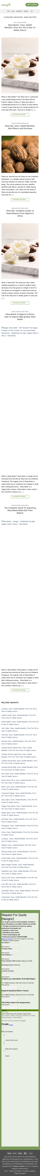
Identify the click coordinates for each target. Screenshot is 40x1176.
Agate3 (23, 1173)
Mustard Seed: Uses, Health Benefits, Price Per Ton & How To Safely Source (18, 853)
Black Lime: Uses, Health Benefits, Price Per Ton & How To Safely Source (19, 788)
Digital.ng (17, 1173)
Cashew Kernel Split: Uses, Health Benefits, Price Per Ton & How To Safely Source (19, 768)
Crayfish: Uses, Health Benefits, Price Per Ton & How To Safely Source (19, 710)
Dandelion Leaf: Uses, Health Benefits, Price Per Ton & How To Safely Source (19, 872)
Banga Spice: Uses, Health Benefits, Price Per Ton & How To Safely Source (19, 814)
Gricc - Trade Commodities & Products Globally (20, 1171)
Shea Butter (21, 22)
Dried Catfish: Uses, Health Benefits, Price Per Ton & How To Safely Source (20, 723)
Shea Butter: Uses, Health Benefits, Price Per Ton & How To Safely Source (20, 27)
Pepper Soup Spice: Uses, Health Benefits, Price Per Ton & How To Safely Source (19, 807)
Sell (13, 11)
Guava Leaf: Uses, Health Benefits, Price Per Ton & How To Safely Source (19, 879)
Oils (15, 22)
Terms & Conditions (31, 1166)
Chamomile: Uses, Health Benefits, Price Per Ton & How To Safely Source (19, 898)
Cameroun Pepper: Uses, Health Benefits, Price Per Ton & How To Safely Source (18, 794)
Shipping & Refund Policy (20, 1168)
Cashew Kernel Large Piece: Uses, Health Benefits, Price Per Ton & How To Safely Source (18, 755)
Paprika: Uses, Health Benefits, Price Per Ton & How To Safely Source (18, 846)
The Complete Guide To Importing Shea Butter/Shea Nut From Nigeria (20, 510)
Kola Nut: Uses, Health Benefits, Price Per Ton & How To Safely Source (19, 736)
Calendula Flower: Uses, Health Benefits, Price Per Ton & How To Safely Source (20, 892)
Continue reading (20, 114)
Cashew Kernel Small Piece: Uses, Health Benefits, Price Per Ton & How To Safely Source (18, 749)
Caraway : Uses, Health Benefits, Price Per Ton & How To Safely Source (19, 840)
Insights (19, 11)
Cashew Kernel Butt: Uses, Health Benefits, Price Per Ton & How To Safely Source (19, 762)
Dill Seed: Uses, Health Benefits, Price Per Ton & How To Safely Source (19, 820)
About (26, 11)
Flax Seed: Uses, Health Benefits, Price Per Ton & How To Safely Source (19, 775)
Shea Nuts (24, 123)
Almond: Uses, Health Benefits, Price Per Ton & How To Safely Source (18, 742)
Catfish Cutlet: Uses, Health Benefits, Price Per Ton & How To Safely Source (18, 716)
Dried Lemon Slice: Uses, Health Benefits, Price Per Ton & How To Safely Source (18, 781)
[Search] (32, 11)
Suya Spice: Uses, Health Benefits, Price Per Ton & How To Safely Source (19, 801)
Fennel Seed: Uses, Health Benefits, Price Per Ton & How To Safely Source (19, 859)
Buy (8, 11)
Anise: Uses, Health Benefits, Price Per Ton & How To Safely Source (19, 833)
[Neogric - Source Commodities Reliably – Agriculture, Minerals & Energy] (6, 4)
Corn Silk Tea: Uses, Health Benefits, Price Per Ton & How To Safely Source (18, 885)
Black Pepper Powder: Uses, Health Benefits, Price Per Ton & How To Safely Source (17, 866)
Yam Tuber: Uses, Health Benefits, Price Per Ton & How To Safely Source (19, 729)
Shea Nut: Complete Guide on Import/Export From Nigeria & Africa (20, 213)
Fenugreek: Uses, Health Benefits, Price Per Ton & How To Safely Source (19, 827)
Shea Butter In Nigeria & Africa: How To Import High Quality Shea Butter (20, 316)
